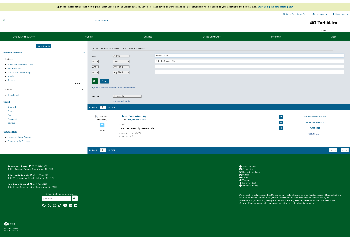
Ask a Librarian (249, 166)
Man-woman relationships (20, 72)
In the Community (211, 36)
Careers (246, 177)
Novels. (11, 76)
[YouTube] (65, 205)
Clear (104, 81)
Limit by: (96, 96)
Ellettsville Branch (18, 175)
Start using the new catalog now (275, 6)
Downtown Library (17, 166)
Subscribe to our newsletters (59, 194)
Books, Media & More (24, 36)
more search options (122, 101)
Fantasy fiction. (14, 68)
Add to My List (313, 134)
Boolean (11, 122)
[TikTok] (59, 205)
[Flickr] (70, 205)
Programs (276, 36)
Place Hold (315, 128)
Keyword (12, 107)
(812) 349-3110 (39, 184)
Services (148, 36)
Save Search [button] (44, 45)
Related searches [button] (12, 52)
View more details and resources (298, 203)
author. (136, 119)
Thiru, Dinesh (14, 95)
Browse (11, 111)
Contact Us (247, 169)
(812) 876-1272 (40, 175)
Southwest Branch (18, 184)
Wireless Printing (250, 185)
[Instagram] (54, 205)
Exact (10, 115)
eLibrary (89, 36)
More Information (315, 122)
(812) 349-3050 (39, 166)
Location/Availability (315, 117)
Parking (245, 174)
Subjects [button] (8, 59)
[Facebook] (44, 205)
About (334, 36)
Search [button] (7, 101)
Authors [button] (8, 89)
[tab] (43, 52)
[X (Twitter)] (49, 205)
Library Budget (249, 182)
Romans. (12, 80)
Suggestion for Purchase (19, 141)
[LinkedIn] (75, 205)
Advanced (12, 119)
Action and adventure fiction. (21, 64)
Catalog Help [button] (10, 131)
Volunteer (246, 180)
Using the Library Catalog (19, 137)
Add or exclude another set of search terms (114, 87)
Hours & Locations (251, 172)
